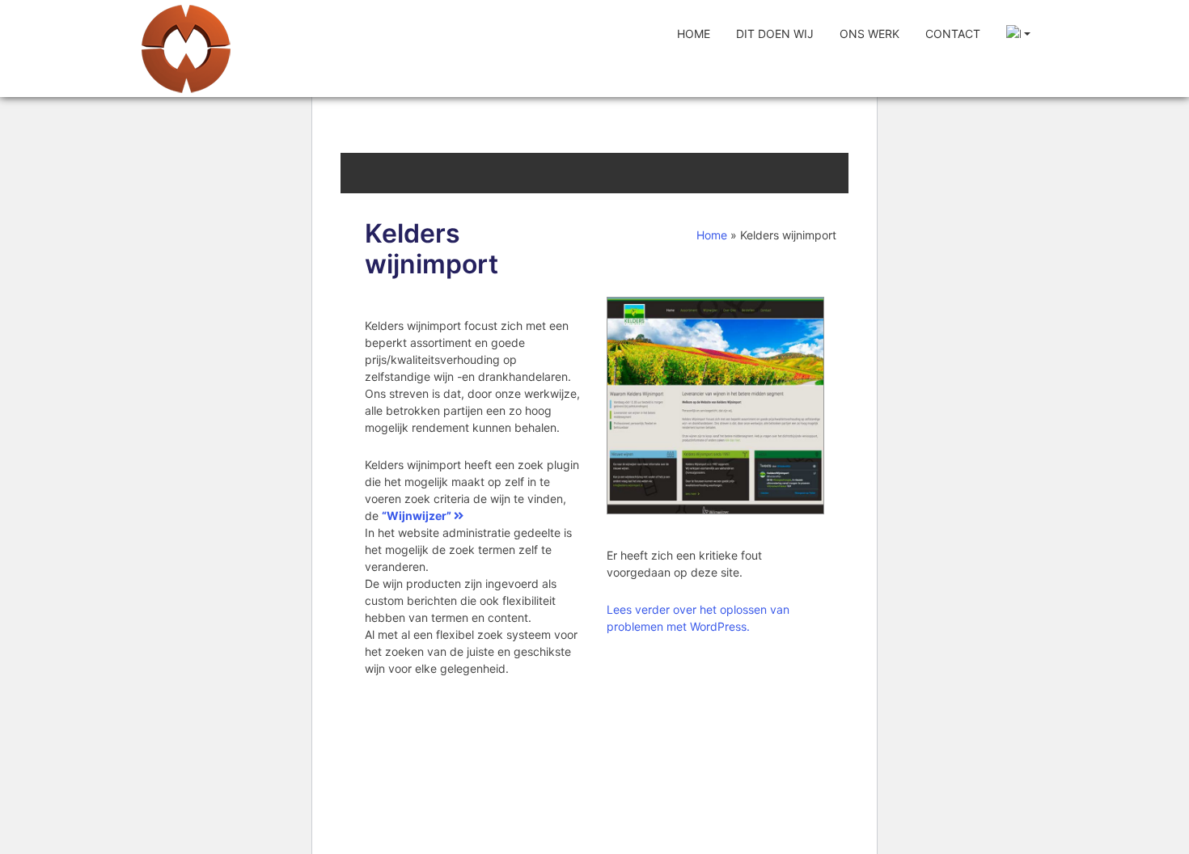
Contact (952, 33)
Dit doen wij (775, 33)
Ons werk (869, 33)
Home (693, 33)
